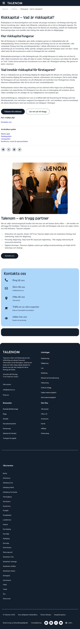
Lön (42, 368)
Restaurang (7, 428)
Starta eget (5, 134)
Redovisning (45, 358)
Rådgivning (44, 363)
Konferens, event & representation (14, 141)
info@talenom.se (18, 290)
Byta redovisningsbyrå (48, 397)
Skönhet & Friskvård (9, 433)
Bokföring (44, 373)
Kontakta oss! (6, 122)
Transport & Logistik (9, 438)
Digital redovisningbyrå (48, 393)
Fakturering (45, 383)
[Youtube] (61, 623)
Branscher (7, 403)
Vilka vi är (44, 414)
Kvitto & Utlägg (46, 388)
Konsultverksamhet (9, 424)
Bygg (4, 414)
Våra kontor (16, 300)
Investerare (44, 419)
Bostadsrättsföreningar (10, 409)
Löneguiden (5, 139)
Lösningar (45, 352)
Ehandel (5, 419)
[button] (4, 3)
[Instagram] (56, 623)
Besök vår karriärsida (19, 320)
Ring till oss (18, 280)
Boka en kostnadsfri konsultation (23, 310)
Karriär (43, 424)
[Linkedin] (51, 623)
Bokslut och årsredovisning (50, 378)
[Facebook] (46, 623)
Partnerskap (45, 433)
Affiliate (43, 428)
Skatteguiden (6, 136)
